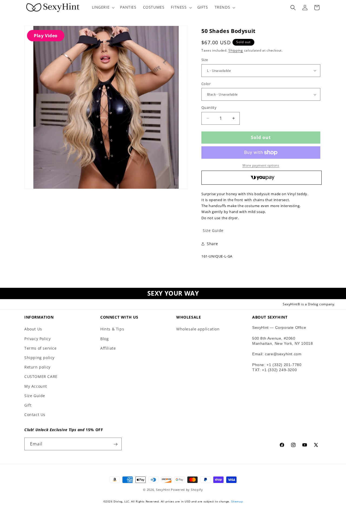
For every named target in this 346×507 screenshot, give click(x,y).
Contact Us (34, 414)
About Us (33, 329)
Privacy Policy (37, 338)
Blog (104, 338)
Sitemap (237, 501)
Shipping (235, 50)
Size (204, 59)
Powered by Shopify (187, 490)
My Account (35, 386)
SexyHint (163, 490)
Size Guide (34, 395)
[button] (103, 7)
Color (206, 83)
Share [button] (212, 243)
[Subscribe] (115, 444)
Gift (27, 405)
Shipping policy (39, 357)
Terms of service (40, 348)
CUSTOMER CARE (41, 376)
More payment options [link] (260, 165)
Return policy (37, 367)
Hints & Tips (112, 329)
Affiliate (108, 348)
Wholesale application (198, 329)
